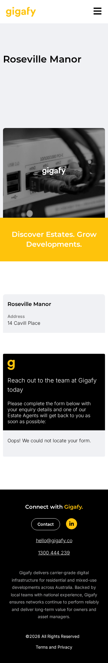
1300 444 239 (54, 553)
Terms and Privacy (54, 647)
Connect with (54, 507)
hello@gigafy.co (54, 540)
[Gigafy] (21, 12)
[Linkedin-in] (71, 523)
